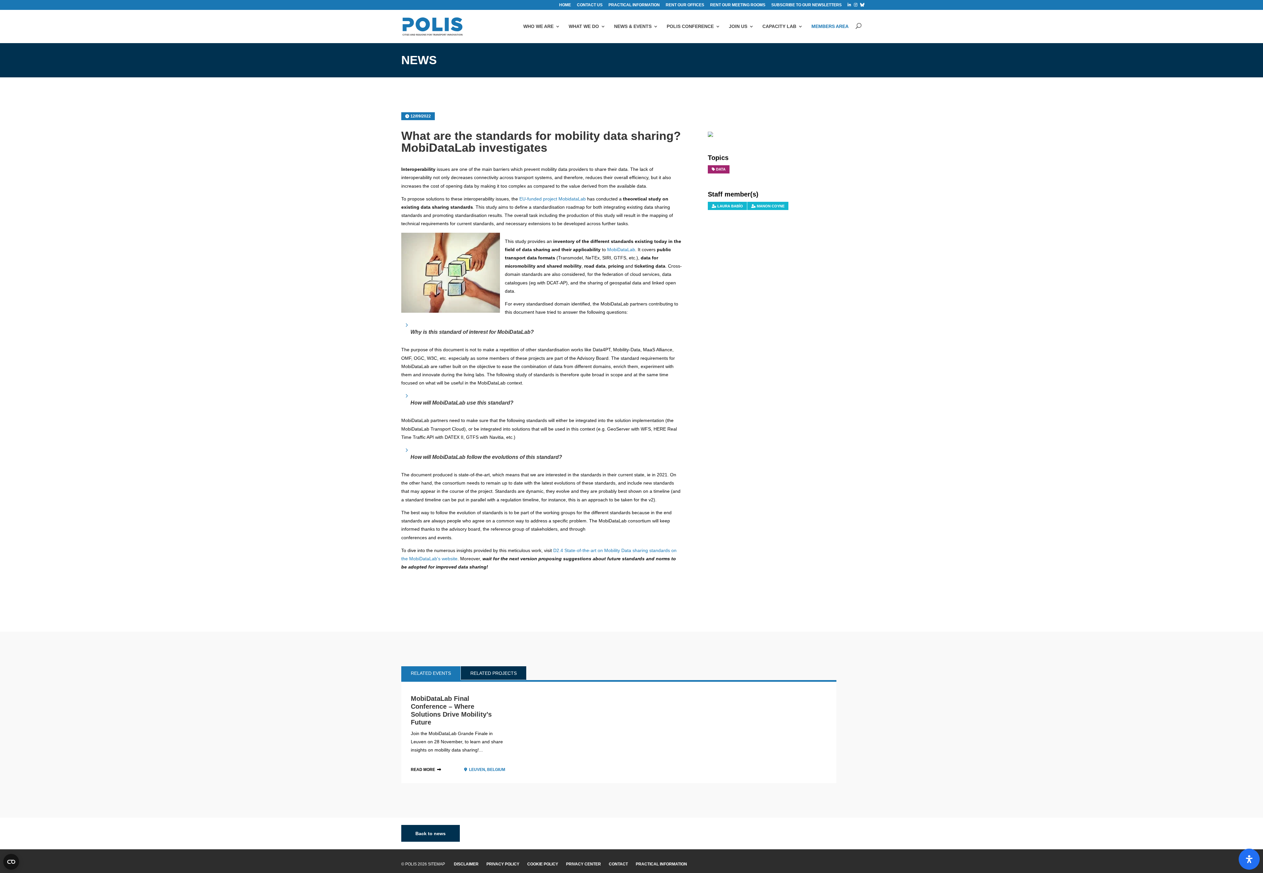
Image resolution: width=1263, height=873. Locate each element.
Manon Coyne (770, 206)
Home (565, 5)
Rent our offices (685, 5)
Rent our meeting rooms (737, 5)
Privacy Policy (502, 864)
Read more (423, 769)
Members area (830, 26)
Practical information (634, 5)
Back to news (430, 833)
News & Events (633, 26)
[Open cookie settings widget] (11, 862)
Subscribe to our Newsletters (806, 5)
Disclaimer (466, 864)
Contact (618, 864)
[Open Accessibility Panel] (1249, 859)
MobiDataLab (621, 249)
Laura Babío (730, 206)
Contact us (590, 5)
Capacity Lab (779, 26)
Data (721, 169)
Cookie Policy (542, 864)
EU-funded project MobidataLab (552, 198)
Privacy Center (583, 864)
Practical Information (661, 864)
